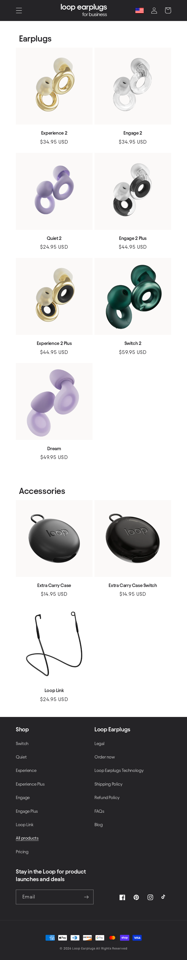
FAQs (99, 811)
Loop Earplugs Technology (118, 770)
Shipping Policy (108, 784)
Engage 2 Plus (133, 238)
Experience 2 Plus (54, 343)
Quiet (21, 757)
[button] (19, 10)
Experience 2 (54, 133)
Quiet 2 (54, 238)
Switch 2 (132, 343)
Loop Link (54, 690)
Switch (22, 743)
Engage (23, 797)
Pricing (22, 851)
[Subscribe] (86, 897)
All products (27, 838)
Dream (54, 448)
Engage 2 (132, 133)
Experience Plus (30, 784)
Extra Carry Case (54, 585)
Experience (26, 770)
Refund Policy (106, 797)
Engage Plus (27, 811)
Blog (98, 824)
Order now (104, 757)
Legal (99, 743)
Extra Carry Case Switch (133, 585)
